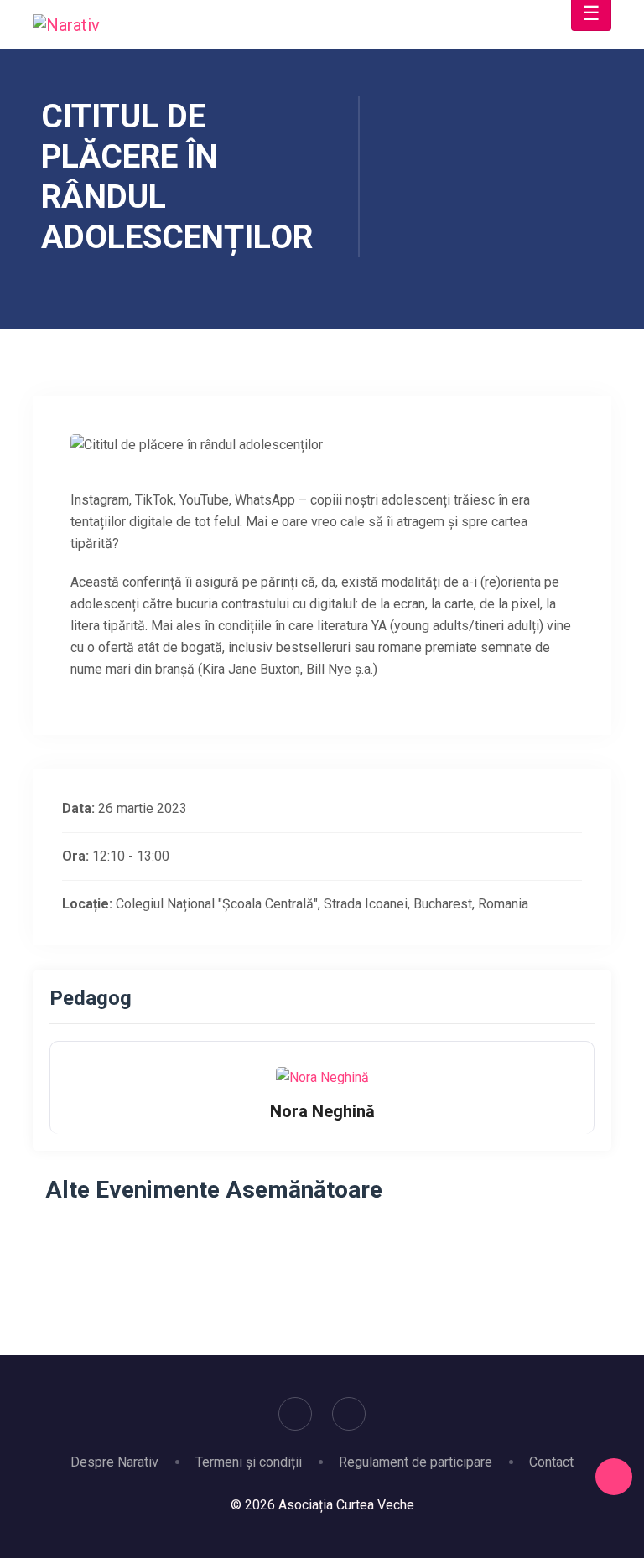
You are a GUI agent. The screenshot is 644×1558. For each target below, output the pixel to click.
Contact (551, 1462)
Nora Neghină (322, 1111)
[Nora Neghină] (322, 1077)
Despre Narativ (114, 1462)
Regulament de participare (415, 1462)
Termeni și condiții (248, 1462)
